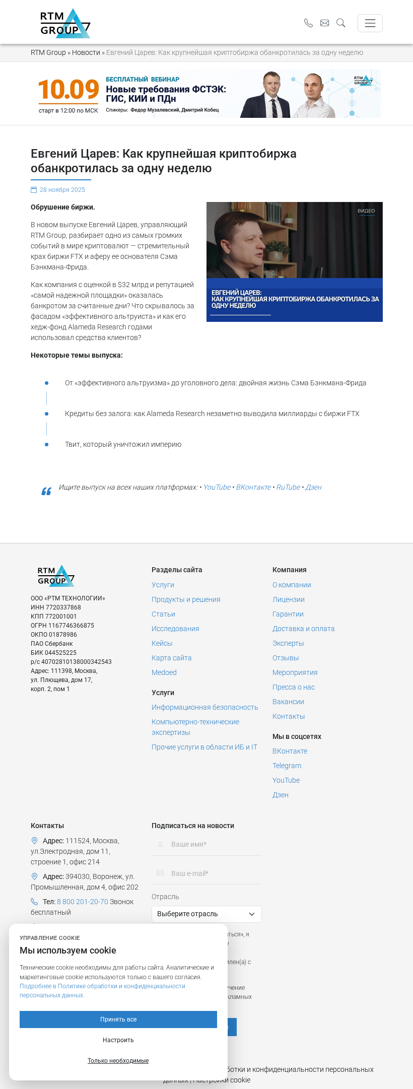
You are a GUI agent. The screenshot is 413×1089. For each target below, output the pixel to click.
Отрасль (165, 897)
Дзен (313, 487)
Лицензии (288, 599)
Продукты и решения (186, 599)
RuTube (288, 487)
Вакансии (288, 702)
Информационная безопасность (205, 707)
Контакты (288, 716)
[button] (343, 23)
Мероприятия (295, 672)
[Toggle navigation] (370, 23)
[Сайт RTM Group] (66, 23)
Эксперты (288, 643)
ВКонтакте (253, 487)
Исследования (175, 629)
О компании (291, 585)
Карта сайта (172, 658)
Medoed (164, 672)
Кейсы (162, 643)
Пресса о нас (293, 687)
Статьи (163, 614)
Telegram (286, 766)
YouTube (216, 487)
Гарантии (288, 614)
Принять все (118, 1019)
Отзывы (285, 658)
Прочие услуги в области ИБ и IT (204, 747)
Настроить (118, 1040)
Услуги (163, 585)
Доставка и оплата (303, 629)
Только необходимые (118, 1060)
